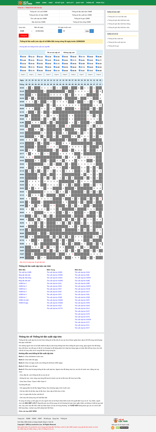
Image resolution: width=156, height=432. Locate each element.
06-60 (74, 57)
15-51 (57, 60)
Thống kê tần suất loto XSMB (82, 15)
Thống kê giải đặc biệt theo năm (118, 27)
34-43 (91, 63)
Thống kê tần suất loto (115, 38)
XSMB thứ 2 (23, 283)
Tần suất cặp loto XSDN (82, 297)
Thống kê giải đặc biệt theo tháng (119, 24)
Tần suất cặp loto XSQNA (55, 300)
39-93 (49, 67)
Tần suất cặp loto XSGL (54, 283)
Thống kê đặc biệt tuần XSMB (82, 11)
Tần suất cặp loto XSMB (38, 18)
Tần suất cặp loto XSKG (82, 305)
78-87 (82, 71)
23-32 (24, 63)
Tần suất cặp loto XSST (82, 311)
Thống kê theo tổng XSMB (82, 22)
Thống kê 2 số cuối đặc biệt (117, 16)
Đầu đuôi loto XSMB (38, 22)
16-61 (66, 60)
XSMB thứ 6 (23, 294)
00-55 (24, 57)
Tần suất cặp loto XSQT (54, 305)
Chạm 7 (81, 74)
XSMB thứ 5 (23, 291)
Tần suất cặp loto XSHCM (83, 319)
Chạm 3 (48, 74)
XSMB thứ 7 (23, 297)
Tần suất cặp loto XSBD (82, 280)
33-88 (82, 63)
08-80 (91, 57)
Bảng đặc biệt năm (24, 280)
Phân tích (100, 3)
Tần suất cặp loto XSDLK (55, 278)
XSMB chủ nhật (24, 300)
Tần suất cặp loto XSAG (82, 272)
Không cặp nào (69, 52)
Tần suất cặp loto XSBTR (83, 278)
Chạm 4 (56, 74)
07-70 (82, 57)
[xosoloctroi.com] (25, 3)
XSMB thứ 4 (23, 289)
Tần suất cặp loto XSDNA (55, 275)
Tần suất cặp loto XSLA (82, 308)
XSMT (51, 3)
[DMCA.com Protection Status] (122, 428)
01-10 (32, 57)
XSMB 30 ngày (23, 303)
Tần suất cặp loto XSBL (82, 275)
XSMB (38, 3)
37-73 (32, 67)
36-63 (24, 67)
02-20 (40, 57)
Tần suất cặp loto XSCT (82, 291)
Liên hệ (51, 422)
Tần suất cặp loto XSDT (82, 300)
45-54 (66, 67)
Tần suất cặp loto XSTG (82, 317)
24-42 (32, 63)
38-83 (40, 67)
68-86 (66, 71)
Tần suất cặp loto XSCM (82, 289)
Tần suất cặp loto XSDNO (55, 280)
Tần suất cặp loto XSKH (54, 286)
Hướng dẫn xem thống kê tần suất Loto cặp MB (34, 46)
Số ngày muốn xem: (65, 27)
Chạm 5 (65, 74)
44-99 (57, 67)
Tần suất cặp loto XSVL (82, 325)
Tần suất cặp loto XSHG (82, 303)
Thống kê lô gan (113, 46)
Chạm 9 (98, 74)
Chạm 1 (31, 74)
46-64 (74, 67)
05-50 (66, 57)
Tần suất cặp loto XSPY (54, 294)
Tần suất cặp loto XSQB (54, 297)
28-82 (66, 63)
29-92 (74, 63)
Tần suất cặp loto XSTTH (55, 308)
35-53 (99, 63)
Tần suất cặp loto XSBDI (54, 272)
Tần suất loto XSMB (25, 272)
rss (113, 428)
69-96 (74, 71)
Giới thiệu (21, 422)
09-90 (99, 57)
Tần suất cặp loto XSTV (82, 322)
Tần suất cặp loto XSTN (82, 314)
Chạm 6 (73, 74)
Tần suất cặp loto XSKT (54, 289)
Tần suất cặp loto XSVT (82, 328)
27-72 (57, 63)
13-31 (40, 60)
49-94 (99, 67)
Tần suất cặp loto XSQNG (55, 303)
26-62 (49, 63)
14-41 (49, 60)
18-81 (82, 60)
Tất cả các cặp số (53, 52)
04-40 (57, 57)
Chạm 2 (40, 74)
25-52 (40, 63)
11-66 (24, 60)
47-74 (82, 67)
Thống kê (90, 3)
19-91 (91, 60)
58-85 (40, 71)
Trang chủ (21, 418)
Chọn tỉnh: (22, 27)
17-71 (74, 60)
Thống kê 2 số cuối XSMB (38, 11)
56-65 (24, 71)
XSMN (44, 3)
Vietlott (70, 3)
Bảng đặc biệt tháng (25, 278)
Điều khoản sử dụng (31, 422)
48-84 (91, 67)
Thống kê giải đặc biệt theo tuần (118, 20)
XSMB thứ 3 (23, 286)
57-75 (32, 71)
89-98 (99, 71)
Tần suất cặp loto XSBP (82, 283)
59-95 (49, 71)
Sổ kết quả (59, 3)
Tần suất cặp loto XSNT (54, 291)
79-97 (91, 71)
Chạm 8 (90, 74)
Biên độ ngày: (39, 27)
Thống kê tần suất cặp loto (117, 42)
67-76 (57, 71)
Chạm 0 (23, 74)
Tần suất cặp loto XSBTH (83, 286)
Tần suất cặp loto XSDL (82, 294)
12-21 (32, 60)
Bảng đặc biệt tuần (24, 275)
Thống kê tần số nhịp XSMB (38, 15)
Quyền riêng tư (43, 422)
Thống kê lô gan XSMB (82, 18)
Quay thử (80, 3)
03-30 (49, 57)
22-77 (99, 60)
